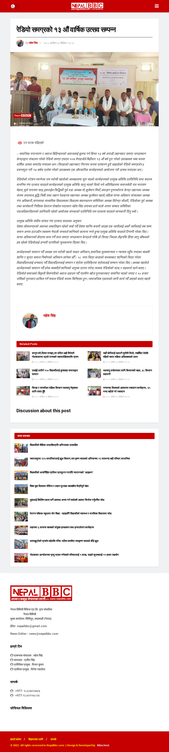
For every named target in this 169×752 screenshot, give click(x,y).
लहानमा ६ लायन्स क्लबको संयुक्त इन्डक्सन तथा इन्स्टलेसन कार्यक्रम (62, 527)
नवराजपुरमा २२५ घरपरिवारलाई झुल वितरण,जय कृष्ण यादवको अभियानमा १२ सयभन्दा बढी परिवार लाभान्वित (80, 458)
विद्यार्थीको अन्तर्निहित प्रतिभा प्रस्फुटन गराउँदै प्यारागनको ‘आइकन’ (61, 472)
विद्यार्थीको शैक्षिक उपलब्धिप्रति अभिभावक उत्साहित (54, 444)
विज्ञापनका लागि (35, 739)
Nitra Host (103, 745)
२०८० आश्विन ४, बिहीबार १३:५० (58, 43)
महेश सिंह (33, 43)
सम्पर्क (53, 739)
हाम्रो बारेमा (15, 739)
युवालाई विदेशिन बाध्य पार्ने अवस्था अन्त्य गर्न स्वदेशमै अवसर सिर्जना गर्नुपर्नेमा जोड (67, 499)
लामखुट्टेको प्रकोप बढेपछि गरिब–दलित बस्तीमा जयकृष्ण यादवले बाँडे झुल (64, 540)
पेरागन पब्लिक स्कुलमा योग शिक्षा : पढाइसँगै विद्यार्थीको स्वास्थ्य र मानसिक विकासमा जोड (70, 513)
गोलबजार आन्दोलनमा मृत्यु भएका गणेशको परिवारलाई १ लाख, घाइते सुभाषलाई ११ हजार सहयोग (74, 554)
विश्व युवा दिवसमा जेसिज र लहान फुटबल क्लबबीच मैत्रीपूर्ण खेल (59, 486)
